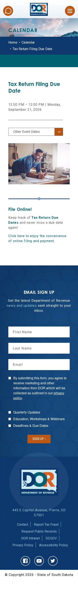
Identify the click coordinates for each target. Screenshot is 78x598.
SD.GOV (51, 538)
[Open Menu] (70, 11)
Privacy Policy (22, 545)
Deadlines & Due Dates (30, 425)
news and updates (22, 306)
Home (12, 42)
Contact (22, 524)
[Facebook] (25, 561)
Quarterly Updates (26, 412)
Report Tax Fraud (46, 524)
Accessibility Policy (53, 545)
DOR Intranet (30, 538)
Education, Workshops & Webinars (39, 418)
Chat (8, 11)
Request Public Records (39, 531)
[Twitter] (53, 561)
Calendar (28, 42)
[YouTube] (39, 561)
